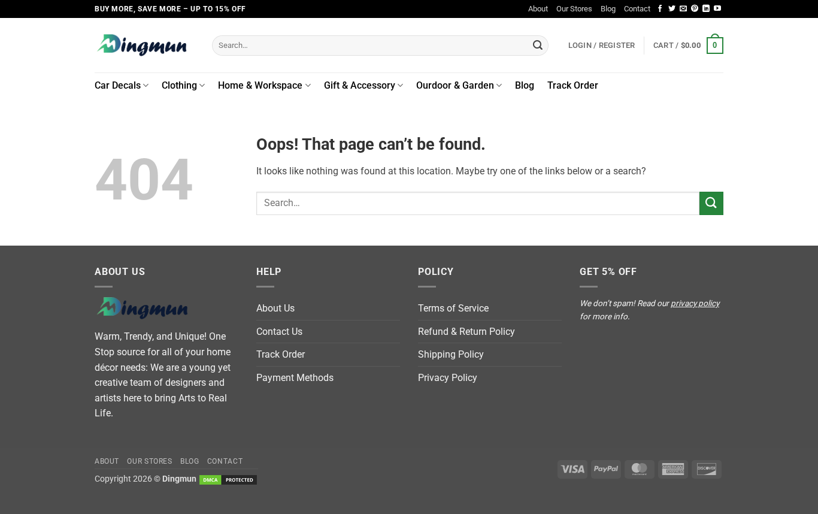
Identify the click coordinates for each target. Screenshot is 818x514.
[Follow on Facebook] (660, 9)
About (538, 8)
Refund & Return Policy (466, 331)
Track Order (572, 85)
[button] (688, 45)
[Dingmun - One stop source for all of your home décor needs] (144, 45)
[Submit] (538, 45)
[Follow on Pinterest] (694, 9)
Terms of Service (453, 308)
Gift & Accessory (359, 85)
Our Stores (574, 8)
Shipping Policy (451, 354)
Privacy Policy (447, 377)
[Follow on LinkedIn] (706, 9)
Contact (637, 8)
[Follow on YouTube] (717, 9)
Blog (608, 8)
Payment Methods (295, 377)
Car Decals (118, 85)
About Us (275, 308)
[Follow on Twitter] (671, 9)
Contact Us (279, 331)
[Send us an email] (683, 9)
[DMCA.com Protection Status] (228, 479)
